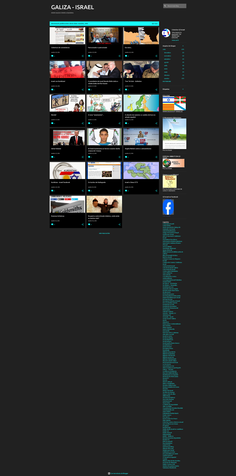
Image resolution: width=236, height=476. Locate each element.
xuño (166, 69)
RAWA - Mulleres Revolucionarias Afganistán (172, 437)
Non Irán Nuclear (168, 399)
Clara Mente (167, 275)
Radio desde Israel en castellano (173, 429)
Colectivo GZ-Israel (178, 30)
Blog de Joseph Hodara (170, 255)
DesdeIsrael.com (168, 287)
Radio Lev (166, 431)
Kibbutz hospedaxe (169, 354)
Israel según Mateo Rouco (171, 343)
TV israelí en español (169, 457)
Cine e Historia (167, 273)
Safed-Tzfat (166, 445)
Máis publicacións (104, 233)
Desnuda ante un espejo (170, 289)
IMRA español (167, 327)
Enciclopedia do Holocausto (172, 296)
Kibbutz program (168, 357)
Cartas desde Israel (169, 266)
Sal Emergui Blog (168, 447)
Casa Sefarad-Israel (169, 269)
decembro (167, 52)
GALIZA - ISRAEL (72, 7)
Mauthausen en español (170, 375)
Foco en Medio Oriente (170, 303)
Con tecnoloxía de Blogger (119, 473)
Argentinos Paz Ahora (170, 239)
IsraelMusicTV (167, 345)
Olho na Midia (167, 406)
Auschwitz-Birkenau (169, 248)
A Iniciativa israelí (168, 224)
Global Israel (167, 315)
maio (165, 72)
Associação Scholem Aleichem (172, 241)
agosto (166, 62)
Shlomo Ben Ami (168, 448)
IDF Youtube (167, 325)
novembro (167, 56)
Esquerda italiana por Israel (171, 297)
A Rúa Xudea (167, 225)
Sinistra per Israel (168, 450)
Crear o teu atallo (166, 216)
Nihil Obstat (166, 396)
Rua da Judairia (167, 443)
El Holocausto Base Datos (171, 290)
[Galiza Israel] (168, 214)
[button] (82, 56)
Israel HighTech (168, 339)
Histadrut (166, 322)
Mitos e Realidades (169, 383)
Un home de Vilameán (170, 462)
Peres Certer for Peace (170, 418)
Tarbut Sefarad (167, 455)
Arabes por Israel (168, 234)
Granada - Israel (168, 317)
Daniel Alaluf (167, 282)
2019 (164, 49)
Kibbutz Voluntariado (169, 359)
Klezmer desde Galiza (169, 361)
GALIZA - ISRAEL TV (169, 313)
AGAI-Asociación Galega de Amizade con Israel (171, 228)
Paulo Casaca (167, 415)
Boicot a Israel (167, 257)
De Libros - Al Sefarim (170, 283)
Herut (164, 320)
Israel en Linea (167, 336)
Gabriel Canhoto (168, 311)
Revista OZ (166, 440)
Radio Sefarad (167, 433)
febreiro (167, 75)
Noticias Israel (167, 401)
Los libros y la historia (170, 371)
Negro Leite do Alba (169, 394)
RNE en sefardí (167, 441)
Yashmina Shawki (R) (169, 468)
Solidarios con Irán (169, 452)
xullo (165, 65)
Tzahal (165, 459)
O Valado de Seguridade (170, 404)
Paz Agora (166, 417)
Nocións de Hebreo (169, 397)
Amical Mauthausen (169, 231)
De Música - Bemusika (170, 285)
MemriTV (166, 378)
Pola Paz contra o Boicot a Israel (173, 422)
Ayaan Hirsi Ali (167, 250)
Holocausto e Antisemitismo (172, 324)
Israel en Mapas (168, 338)
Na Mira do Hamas (169, 392)
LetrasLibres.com (168, 366)
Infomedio (166, 331)
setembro (167, 59)
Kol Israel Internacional (170, 362)
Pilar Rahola (166, 420)
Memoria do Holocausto (170, 376)
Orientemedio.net (168, 410)
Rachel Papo (167, 427)
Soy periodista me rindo (170, 454)
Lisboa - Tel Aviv (168, 369)
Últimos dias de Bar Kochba (171, 461)
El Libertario (167, 292)
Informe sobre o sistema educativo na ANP (170, 333)
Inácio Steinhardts (169, 329)
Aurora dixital (167, 246)
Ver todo (155, 23)
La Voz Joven (167, 364)
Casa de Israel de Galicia (170, 268)
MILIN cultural (167, 382)
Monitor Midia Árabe (169, 385)
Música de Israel (168, 390)
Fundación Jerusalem (169, 306)
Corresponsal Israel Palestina (172, 280)
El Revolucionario (168, 294)
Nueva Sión (166, 403)
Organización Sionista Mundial (173, 408)
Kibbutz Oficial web (169, 355)
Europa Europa (167, 299)
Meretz (165, 380)
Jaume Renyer (167, 347)
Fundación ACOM (168, 304)
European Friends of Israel (171, 301)
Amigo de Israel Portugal (171, 232)
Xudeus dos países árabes (171, 466)
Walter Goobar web (169, 464)
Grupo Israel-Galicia (169, 318)
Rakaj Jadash (167, 434)
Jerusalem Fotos (168, 348)
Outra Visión (167, 411)
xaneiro (166, 78)
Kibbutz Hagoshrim (169, 352)
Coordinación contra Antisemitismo (169, 277)
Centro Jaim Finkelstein (170, 271)
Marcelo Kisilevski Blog (170, 373)
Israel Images (167, 341)
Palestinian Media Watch (170, 413)
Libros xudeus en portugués (172, 368)
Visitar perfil (175, 40)
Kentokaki (166, 350)
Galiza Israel (165, 198)
